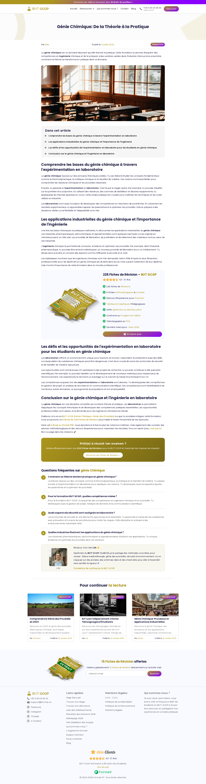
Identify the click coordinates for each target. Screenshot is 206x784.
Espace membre (75, 735)
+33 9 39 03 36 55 (39, 698)
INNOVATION (65, 597)
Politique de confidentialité (118, 702)
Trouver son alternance (78, 706)
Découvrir (171, 9)
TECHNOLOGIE (168, 597)
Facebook (36, 707)
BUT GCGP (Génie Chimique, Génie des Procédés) (88, 416)
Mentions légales (113, 710)
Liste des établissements (79, 710)
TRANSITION (157, 44)
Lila (47, 44)
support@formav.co (41, 702)
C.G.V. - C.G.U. (111, 697)
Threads (35, 716)
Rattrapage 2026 (74, 718)
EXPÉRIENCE (117, 597)
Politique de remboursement (120, 706)
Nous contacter (74, 739)
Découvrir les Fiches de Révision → (103, 455)
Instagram (36, 712)
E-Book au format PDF (62, 425)
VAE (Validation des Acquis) (79, 722)
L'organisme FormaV (77, 730)
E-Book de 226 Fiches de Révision (80, 419)
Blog (68, 743)
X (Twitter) (36, 721)
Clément (36, 638)
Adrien (140, 638)
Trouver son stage (75, 702)
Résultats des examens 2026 (81, 714)
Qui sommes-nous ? (76, 726)
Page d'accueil (73, 697)
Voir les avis (103, 767)
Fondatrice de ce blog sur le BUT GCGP (94, 568)
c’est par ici (155, 428)
